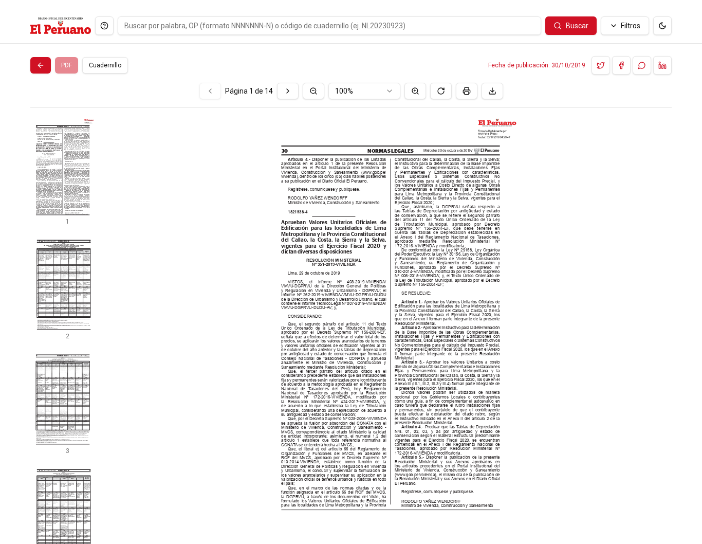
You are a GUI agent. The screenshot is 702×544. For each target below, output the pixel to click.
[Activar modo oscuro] (662, 25)
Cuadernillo (105, 65)
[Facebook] (621, 65)
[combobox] (364, 91)
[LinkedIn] (662, 65)
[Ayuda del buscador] (104, 25)
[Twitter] (601, 65)
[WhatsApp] (642, 65)
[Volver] (40, 65)
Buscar (577, 26)
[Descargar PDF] (492, 91)
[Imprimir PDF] (466, 91)
